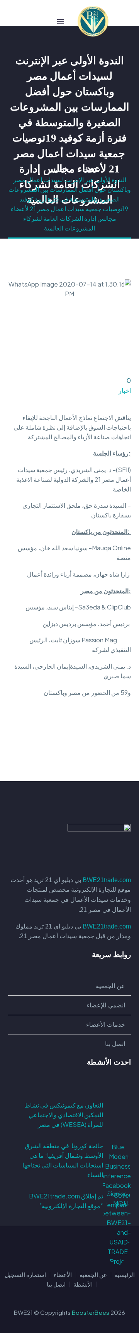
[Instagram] (59, 1247)
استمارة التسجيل (25, 1275)
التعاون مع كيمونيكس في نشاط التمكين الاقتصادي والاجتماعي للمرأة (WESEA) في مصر (63, 1114)
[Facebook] (126, 740)
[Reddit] (70, 740)
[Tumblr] (92, 740)
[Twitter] (115, 740)
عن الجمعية (93, 1275)
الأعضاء (63, 1275)
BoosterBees (90, 1312)
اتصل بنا (56, 1284)
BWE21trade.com (107, 880)
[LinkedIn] (81, 740)
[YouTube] (49, 1247)
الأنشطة (83, 1284)
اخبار (125, 390)
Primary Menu (61, 21)
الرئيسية (125, 1275)
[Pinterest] (103, 740)
